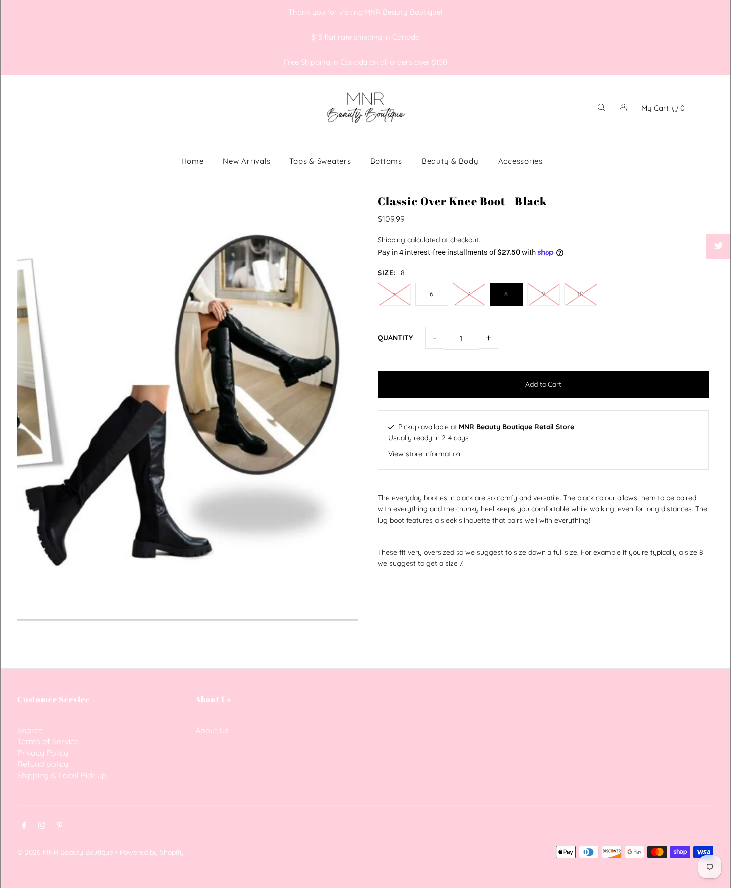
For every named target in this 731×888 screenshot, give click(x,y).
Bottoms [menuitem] (386, 161)
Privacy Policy (42, 753)
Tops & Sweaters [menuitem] (320, 161)
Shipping (391, 239)
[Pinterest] (60, 826)
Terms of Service (48, 741)
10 (580, 294)
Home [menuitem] (192, 161)
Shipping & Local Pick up (62, 775)
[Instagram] (41, 826)
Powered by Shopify (151, 852)
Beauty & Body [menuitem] (450, 161)
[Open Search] (601, 107)
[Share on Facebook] (718, 221)
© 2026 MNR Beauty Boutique (65, 852)
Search (30, 730)
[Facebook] (24, 826)
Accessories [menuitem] (520, 161)
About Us (212, 730)
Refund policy (42, 764)
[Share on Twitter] (718, 246)
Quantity (395, 337)
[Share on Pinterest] (718, 271)
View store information (424, 453)
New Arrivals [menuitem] (246, 161)
